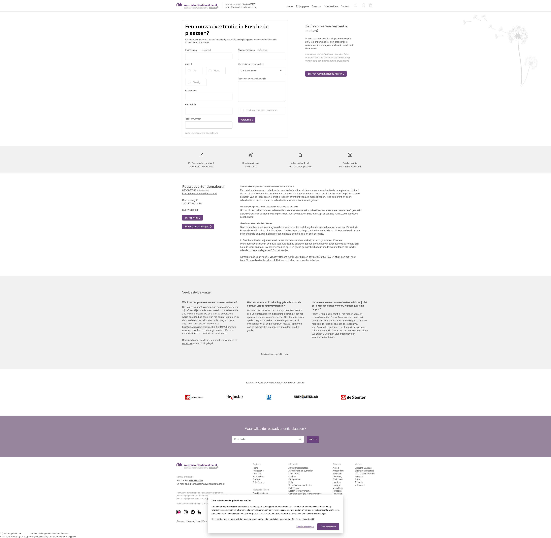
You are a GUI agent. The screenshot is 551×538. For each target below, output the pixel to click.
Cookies (292, 476)
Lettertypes (293, 488)
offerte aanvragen (358, 327)
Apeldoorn (337, 473)
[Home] (197, 8)
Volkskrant (360, 485)
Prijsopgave (302, 6)
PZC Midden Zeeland (365, 473)
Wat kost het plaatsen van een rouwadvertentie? (209, 302)
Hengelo (336, 485)
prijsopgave (343, 60)
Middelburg (338, 488)
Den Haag (337, 476)
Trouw (357, 479)
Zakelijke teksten (260, 493)
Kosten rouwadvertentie (299, 491)
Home (290, 6)
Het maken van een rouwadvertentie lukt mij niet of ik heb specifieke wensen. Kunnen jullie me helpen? (339, 306)
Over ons (317, 6)
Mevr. (217, 70)
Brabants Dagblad (363, 468)
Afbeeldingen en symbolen (300, 470)
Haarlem (337, 482)
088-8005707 (249, 4)
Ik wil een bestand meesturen (261, 110)
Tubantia (359, 482)
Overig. (197, 82)
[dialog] (275, 514)
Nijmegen (337, 491)
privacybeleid (308, 519)
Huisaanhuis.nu (193, 521)
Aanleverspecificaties (298, 468)
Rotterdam (338, 493)
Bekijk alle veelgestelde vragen (275, 354)
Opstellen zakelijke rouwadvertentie (305, 493)
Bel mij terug (258, 482)
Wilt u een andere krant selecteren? (201, 133)
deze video (187, 343)
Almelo (336, 468)
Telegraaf (359, 476)
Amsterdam (338, 470)
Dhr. (195, 70)
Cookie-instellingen (305, 527)
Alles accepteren (328, 527)
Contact (345, 6)
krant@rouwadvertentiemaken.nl (241, 7)
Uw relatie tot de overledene (251, 64)
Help (290, 482)
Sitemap (180, 521)
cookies (25, 533)
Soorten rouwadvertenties (300, 485)
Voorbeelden (331, 6)
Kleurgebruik (294, 479)
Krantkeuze (293, 473)
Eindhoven (338, 479)
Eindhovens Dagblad (364, 470)
